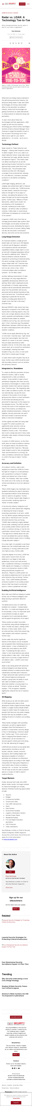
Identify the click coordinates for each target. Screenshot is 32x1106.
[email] (21, 43)
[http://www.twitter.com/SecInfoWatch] (17, 1068)
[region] (16, 1099)
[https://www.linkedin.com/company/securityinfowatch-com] (14, 1068)
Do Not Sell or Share (18, 1085)
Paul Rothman (16, 31)
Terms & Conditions (14, 1088)
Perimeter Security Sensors (10, 13)
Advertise (9, 1085)
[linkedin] (13, 43)
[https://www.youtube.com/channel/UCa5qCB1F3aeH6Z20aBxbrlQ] (19, 1068)
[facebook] (10, 43)
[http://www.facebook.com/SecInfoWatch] (12, 1068)
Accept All (16, 1102)
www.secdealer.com (10, 839)
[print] (29, 43)
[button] (3, 4)
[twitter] (16, 43)
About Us (4, 1085)
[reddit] (19, 43)
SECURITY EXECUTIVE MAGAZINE (16, 1075)
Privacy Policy (5, 1088)
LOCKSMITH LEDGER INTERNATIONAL (16, 1079)
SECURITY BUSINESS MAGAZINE (16, 1077)
